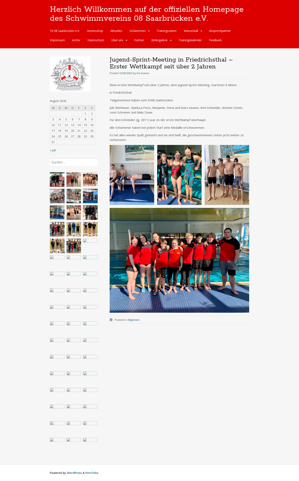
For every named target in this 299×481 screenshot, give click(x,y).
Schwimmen (138, 31)
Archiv (76, 40)
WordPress (74, 473)
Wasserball (191, 31)
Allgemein (134, 320)
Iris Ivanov (143, 73)
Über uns (117, 40)
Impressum (57, 40)
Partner (139, 40)
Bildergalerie (159, 40)
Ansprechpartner (220, 31)
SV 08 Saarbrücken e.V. (65, 31)
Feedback (215, 40)
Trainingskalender (190, 40)
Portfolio (91, 473)
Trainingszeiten (167, 31)
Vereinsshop (95, 31)
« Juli (53, 150)
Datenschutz (95, 40)
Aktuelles (116, 31)
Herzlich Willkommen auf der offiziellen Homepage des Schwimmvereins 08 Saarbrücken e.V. (147, 14)
